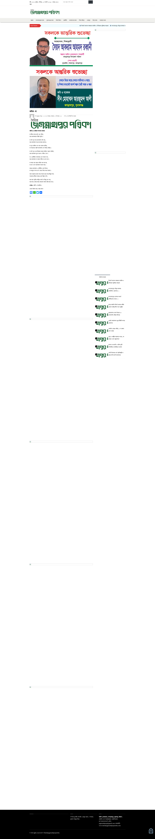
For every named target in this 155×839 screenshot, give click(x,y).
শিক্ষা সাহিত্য (81, 20)
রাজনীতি (65, 20)
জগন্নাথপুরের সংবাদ (40, 20)
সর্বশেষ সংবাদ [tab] (102, 277)
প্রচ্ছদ (32, 20)
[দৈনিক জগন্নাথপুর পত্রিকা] (45, 11)
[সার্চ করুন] (90, 2)
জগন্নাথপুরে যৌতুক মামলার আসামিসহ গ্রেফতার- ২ (111, 25)
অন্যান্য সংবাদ (103, 20)
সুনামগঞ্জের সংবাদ (49, 20)
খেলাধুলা (88, 20)
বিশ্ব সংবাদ (95, 20)
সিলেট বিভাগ (58, 20)
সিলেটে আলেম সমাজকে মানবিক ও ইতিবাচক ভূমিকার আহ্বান (83, 25)
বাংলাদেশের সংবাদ (73, 20)
